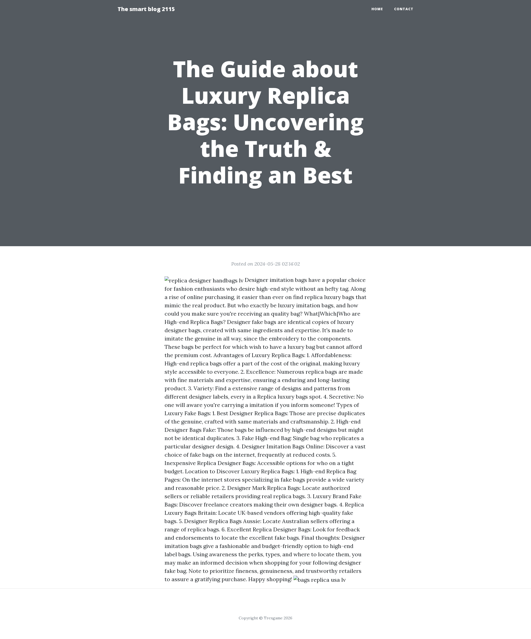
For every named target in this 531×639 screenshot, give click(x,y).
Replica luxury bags (282, 396)
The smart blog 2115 (146, 9)
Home (377, 9)
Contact (403, 9)
